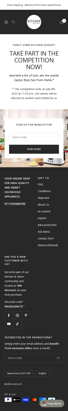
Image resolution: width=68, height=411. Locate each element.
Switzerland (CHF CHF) (18, 373)
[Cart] (61, 22)
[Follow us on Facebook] (9, 315)
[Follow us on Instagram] (17, 315)
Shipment (43, 198)
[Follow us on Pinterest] (26, 315)
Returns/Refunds (48, 245)
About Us (43, 204)
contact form (46, 238)
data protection (47, 225)
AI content (44, 211)
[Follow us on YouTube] (9, 324)
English (42, 373)
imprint (42, 218)
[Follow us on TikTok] (17, 324)
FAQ (40, 184)
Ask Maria (44, 231)
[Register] (58, 358)
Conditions (44, 191)
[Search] (13, 22)
